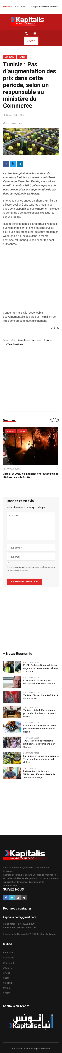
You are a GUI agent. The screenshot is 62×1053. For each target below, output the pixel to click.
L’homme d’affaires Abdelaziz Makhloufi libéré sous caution (39, 682)
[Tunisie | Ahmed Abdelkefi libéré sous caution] (12, 697)
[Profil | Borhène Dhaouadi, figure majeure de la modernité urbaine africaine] (12, 666)
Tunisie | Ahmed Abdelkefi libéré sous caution (40, 697)
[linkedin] (20, 164)
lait (14, 340)
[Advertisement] (31, 280)
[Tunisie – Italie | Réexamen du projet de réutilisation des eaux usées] (12, 711)
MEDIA (6, 988)
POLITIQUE (8, 957)
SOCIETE (11, 431)
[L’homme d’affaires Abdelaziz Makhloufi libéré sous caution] (12, 682)
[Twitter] (13, 164)
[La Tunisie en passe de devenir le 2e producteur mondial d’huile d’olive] (12, 757)
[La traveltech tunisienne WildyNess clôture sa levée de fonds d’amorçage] (12, 772)
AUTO (6, 978)
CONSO (7, 993)
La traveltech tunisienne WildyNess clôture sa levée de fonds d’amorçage (39, 774)
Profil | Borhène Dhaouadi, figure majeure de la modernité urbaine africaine (40, 668)
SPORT (6, 973)
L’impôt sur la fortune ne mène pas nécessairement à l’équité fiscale (39, 728)
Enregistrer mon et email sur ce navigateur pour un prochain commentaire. (31, 569)
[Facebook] (6, 164)
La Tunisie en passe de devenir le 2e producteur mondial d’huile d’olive (41, 759)
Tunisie (22, 57)
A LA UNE (8, 952)
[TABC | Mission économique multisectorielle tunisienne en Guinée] (12, 742)
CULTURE (7, 983)
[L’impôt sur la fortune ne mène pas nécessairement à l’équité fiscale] (12, 727)
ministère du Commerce (30, 340)
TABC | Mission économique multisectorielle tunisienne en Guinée (39, 744)
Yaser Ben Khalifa (15, 344)
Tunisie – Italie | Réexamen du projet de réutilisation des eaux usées (39, 713)
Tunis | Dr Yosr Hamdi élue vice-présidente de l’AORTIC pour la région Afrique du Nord (29, 475)
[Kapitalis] (31, 21)
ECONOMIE (9, 57)
